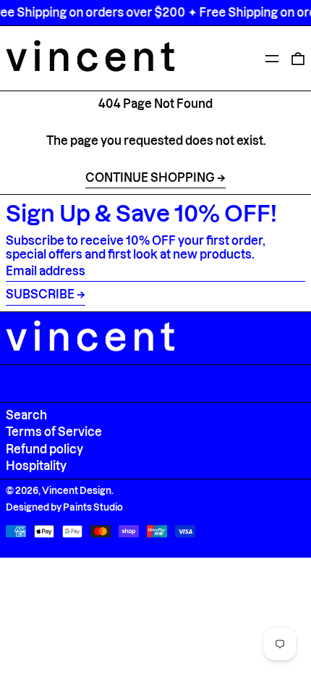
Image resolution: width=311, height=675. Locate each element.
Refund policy (44, 449)
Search (26, 415)
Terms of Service (54, 431)
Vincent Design (76, 490)
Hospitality (36, 465)
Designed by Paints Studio (64, 507)
